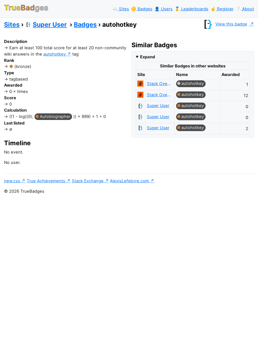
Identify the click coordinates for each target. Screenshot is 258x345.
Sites (12, 24)
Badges (85, 24)
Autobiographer (55, 116)
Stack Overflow (159, 83)
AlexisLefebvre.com (129, 180)
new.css (12, 180)
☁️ (120, 8)
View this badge (231, 24)
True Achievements (46, 180)
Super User (50, 24)
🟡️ (141, 8)
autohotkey (54, 54)
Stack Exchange (88, 180)
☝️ (222, 8)
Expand (147, 56)
